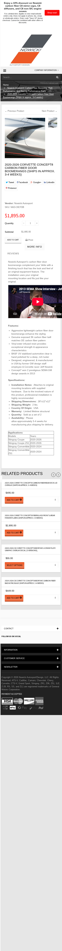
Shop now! (52, 13)
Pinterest (12, 188)
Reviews (13, 253)
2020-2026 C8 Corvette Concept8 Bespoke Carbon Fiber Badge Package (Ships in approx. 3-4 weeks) (30, 581)
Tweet (11, 182)
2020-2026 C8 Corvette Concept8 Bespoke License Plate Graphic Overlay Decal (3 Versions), (30, 549)
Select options (14, 565)
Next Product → (49, 111)
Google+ (37, 182)
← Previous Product (14, 111)
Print (30, 240)
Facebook (23, 182)
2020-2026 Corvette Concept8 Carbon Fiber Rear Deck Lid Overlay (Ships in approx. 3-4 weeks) (31, 484)
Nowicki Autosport (23, 203)
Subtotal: (9, 232)
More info (34, 246)
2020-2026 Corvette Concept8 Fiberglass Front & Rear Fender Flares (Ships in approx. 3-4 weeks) (30, 516)
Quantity (9, 223)
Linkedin (50, 182)
